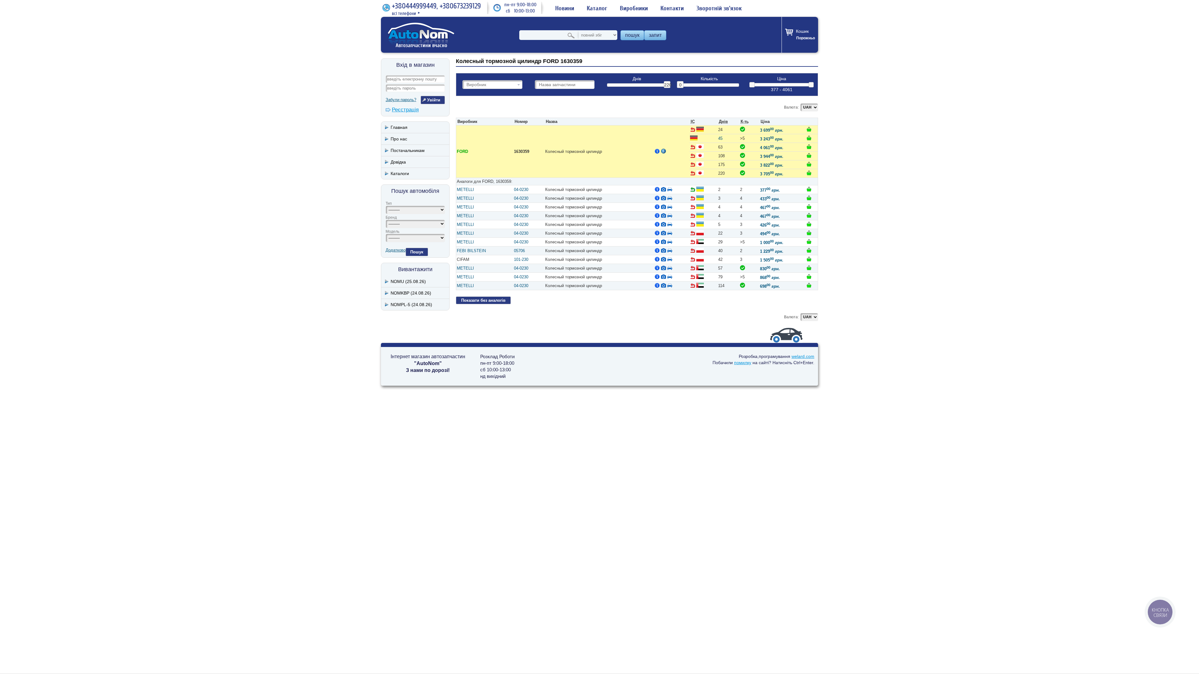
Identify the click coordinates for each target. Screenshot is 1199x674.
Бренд (391, 217)
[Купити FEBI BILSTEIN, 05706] (809, 250)
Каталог (597, 8)
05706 (519, 250)
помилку (742, 362)
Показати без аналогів (483, 300)
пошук (632, 35)
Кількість (709, 78)
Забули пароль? (401, 99)
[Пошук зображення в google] (663, 151)
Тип (389, 203)
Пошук (416, 252)
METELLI (465, 189)
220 (667, 84)
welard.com (803, 356)
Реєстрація (405, 110)
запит (655, 35)
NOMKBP (411, 293)
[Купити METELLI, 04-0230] (809, 189)
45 (720, 138)
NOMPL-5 (411, 304)
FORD (462, 151)
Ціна (781, 78)
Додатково (396, 250)
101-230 (521, 259)
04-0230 (521, 189)
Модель (392, 231)
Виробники (634, 8)
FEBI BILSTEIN (471, 250)
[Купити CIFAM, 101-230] (809, 258)
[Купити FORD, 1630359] (809, 129)
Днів (637, 78)
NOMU (408, 281)
